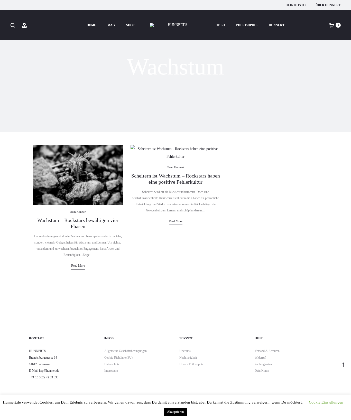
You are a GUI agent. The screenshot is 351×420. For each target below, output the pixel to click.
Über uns (185, 351)
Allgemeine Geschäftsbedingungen (125, 351)
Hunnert (276, 25)
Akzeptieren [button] (175, 412)
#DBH (221, 25)
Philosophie (246, 25)
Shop (130, 25)
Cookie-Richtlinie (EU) (118, 357)
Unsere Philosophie (191, 364)
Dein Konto (295, 5)
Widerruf (260, 357)
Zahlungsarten (263, 364)
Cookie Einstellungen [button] (326, 402)
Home (91, 25)
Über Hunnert (328, 5)
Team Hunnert (77, 211)
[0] (331, 25)
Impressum (111, 370)
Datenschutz (111, 364)
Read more (78, 265)
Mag (111, 25)
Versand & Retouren (267, 351)
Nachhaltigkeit (188, 357)
